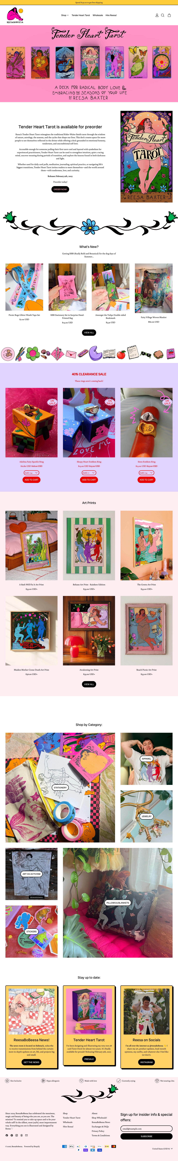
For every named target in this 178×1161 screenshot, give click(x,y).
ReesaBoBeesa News (101, 1122)
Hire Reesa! (111, 15)
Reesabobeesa (17, 1146)
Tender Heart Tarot (81, 15)
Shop (65, 1113)
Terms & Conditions (101, 1135)
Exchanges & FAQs (100, 1126)
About (94, 1113)
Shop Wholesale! (99, 1117)
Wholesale (98, 15)
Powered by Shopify (32, 1146)
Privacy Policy (98, 1130)
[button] (162, 15)
